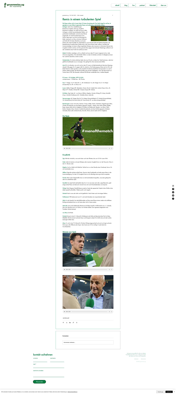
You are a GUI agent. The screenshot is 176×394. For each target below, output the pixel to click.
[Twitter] (173, 192)
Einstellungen (160, 391)
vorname (35, 358)
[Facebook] (173, 189)
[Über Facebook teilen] (63, 322)
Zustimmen (169, 391)
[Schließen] (174, 392)
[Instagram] (173, 186)
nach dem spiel (66, 318)
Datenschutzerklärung (72, 391)
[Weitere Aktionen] (112, 15)
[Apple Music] (173, 199)
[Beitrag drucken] (76, 322)
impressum (136, 358)
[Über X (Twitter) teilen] (66, 322)
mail (34, 364)
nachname (52, 358)
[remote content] (88, 148)
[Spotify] (173, 195)
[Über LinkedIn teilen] (70, 322)
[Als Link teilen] (73, 322)
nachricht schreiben (38, 370)
